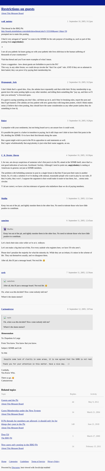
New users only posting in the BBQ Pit (19, 444)
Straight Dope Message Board (13, 3)
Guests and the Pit (9, 400)
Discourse (16, 467)
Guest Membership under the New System (21, 410)
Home (3, 461)
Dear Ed (5, 434)
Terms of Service (38, 461)
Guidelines (24, 461)
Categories (13, 461)
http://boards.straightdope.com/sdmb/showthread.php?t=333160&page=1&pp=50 (34, 31)
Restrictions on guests (17, 9)
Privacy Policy (53, 461)
